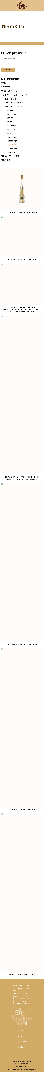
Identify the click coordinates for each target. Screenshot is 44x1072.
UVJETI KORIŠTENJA (30, 1070)
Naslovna (21, 1031)
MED (3, 83)
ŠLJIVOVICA (11, 137)
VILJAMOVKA (12, 149)
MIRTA (9, 122)
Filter (8, 70)
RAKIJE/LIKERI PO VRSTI (13, 107)
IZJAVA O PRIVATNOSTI (15, 1070)
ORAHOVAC (11, 126)
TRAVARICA (11, 145)
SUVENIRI (6, 160)
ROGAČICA (11, 129)
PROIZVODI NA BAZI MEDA (14, 95)
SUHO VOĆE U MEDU (11, 156)
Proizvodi (22, 1042)
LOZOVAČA (11, 114)
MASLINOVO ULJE (10, 91)
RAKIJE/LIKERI (8, 99)
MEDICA (10, 118)
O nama (21, 1036)
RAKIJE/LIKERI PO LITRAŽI (13, 103)
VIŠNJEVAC (11, 152)
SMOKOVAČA (12, 141)
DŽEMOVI (5, 87)
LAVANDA (10, 110)
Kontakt (21, 1047)
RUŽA (9, 133)
